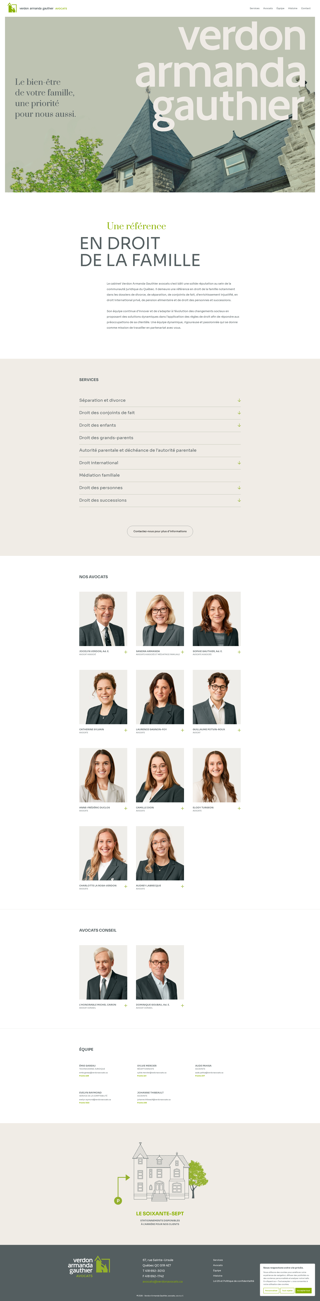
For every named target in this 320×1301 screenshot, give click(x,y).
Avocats (268, 8)
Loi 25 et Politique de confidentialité (233, 1281)
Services (255, 8)
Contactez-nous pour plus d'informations (160, 531)
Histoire (292, 8)
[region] (287, 1280)
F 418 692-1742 (153, 1276)
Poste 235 (142, 1103)
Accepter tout (303, 1290)
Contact (306, 8)
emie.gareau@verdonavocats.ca (93, 1073)
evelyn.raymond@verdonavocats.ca (95, 1099)
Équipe (280, 8)
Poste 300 (84, 1103)
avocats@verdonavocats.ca (163, 1281)
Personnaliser (271, 1290)
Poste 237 (200, 1076)
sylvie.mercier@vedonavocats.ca (151, 1073)
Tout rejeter (287, 1290)
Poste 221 (141, 1076)
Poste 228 (84, 1076)
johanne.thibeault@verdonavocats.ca (153, 1099)
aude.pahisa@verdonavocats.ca (209, 1073)
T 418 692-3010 (154, 1271)
